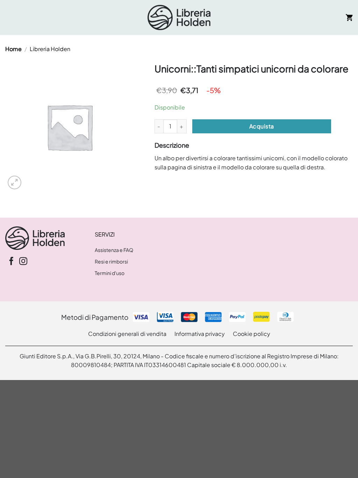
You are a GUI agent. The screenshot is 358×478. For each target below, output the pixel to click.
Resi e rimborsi (111, 261)
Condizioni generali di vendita (127, 333)
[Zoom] (14, 182)
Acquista (261, 126)
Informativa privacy (199, 333)
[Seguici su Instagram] (23, 261)
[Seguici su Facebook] (11, 261)
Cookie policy (251, 333)
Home (13, 48)
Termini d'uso (109, 273)
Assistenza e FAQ (114, 250)
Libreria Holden (50, 48)
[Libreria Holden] (179, 17)
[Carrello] (349, 17)
